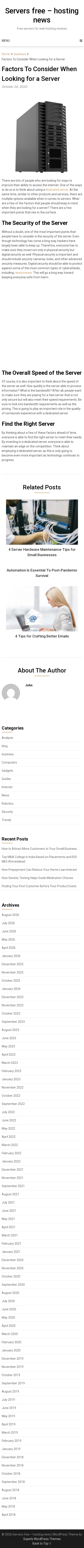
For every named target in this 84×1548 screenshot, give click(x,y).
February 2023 (11, 1071)
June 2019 (9, 1408)
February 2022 (11, 1153)
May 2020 (8, 1317)
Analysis (7, 738)
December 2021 (12, 1169)
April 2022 (9, 1136)
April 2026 (9, 947)
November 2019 (12, 1367)
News (5, 795)
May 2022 (8, 1128)
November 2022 (12, 1087)
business (20, 54)
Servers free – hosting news (42, 15)
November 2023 (12, 1005)
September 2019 (13, 1383)
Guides (6, 779)
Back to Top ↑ (42, 1543)
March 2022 (10, 1145)
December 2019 (12, 1358)
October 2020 (11, 1276)
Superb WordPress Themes (42, 1539)
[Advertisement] (42, 326)
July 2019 (8, 1399)
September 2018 (13, 1482)
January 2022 (11, 1161)
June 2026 (9, 931)
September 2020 (13, 1284)
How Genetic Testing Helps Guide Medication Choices (37, 878)
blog (5, 746)
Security (7, 811)
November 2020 (12, 1268)
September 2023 (13, 1021)
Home (6, 54)
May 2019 (8, 1416)
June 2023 (9, 1038)
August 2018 (10, 1490)
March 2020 (10, 1334)
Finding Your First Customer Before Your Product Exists (39, 886)
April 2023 (9, 1054)
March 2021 (10, 1235)
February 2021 (11, 1243)
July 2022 (8, 1112)
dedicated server (57, 189)
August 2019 (10, 1391)
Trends (6, 820)
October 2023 (11, 1013)
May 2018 (8, 1506)
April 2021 (9, 1227)
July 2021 (8, 1202)
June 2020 (9, 1309)
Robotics (8, 803)
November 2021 (12, 1178)
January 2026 (11, 956)
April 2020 (9, 1325)
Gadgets (7, 770)
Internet (7, 787)
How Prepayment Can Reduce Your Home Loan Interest (39, 869)
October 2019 (11, 1375)
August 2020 (10, 1293)
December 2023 (12, 997)
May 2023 (8, 1046)
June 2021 (9, 1210)
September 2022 (13, 1104)
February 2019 (11, 1440)
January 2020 (11, 1350)
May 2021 (8, 1219)
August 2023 (10, 1030)
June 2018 (9, 1498)
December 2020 (12, 1260)
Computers (9, 762)
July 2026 (8, 923)
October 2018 (11, 1473)
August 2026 (10, 915)
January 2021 (11, 1251)
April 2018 (9, 1514)
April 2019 (9, 1424)
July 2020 (8, 1301)
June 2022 (9, 1120)
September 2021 (13, 1186)
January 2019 (11, 1449)
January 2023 (11, 1079)
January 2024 (11, 989)
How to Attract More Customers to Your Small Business (39, 848)
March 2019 (10, 1432)
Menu (6, 40)
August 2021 (10, 1194)
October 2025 (11, 980)
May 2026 (8, 939)
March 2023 (10, 1063)
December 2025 (12, 964)
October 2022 (11, 1095)
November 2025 (12, 972)
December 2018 (12, 1457)
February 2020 (11, 1342)
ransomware (23, 272)
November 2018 (12, 1465)
